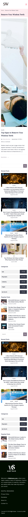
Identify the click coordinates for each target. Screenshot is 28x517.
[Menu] (26, 4)
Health (2, 130)
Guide (11, 233)
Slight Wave (13, 511)
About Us (3, 500)
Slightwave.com (13, 478)
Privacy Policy (5, 494)
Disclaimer (4, 497)
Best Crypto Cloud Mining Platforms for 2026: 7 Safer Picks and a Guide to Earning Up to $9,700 (14, 213)
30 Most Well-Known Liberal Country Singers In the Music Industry (17, 317)
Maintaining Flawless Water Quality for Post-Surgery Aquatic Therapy (14, 236)
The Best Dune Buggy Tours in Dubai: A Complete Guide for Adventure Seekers (17, 309)
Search (25, 166)
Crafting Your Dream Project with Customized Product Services (16, 325)
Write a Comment (5, 142)
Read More (4, 157)
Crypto (14, 185)
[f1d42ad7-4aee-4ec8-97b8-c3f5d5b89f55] (14, 72)
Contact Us (4, 503)
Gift (14, 256)
